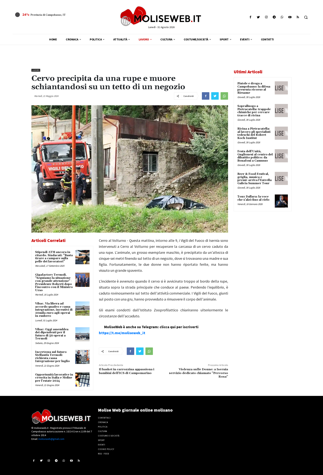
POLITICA (102, 426)
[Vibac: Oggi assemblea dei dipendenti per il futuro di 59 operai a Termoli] (82, 334)
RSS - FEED (103, 453)
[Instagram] (266, 17)
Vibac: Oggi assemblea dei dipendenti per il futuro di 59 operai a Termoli (51, 334)
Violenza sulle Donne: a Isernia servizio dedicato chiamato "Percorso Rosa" (198, 372)
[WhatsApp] (224, 96)
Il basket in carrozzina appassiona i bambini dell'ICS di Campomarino (126, 371)
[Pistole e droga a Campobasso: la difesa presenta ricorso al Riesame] (281, 87)
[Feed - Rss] (297, 17)
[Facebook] (250, 17)
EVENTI (101, 444)
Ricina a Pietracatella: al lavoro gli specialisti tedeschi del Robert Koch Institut (253, 133)
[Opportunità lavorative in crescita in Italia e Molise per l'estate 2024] (82, 380)
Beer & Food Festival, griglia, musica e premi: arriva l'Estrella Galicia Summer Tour (254, 178)
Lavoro (35, 70)
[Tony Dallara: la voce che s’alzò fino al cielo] (281, 201)
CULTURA (102, 431)
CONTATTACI (104, 417)
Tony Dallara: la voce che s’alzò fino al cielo (253, 198)
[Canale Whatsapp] (281, 17)
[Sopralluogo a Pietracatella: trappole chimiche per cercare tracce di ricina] (281, 110)
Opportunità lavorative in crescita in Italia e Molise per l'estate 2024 (54, 378)
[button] (305, 17)
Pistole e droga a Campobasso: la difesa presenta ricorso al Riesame (253, 88)
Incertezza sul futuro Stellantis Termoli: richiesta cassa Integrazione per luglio (52, 356)
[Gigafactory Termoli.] (82, 280)
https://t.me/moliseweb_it (122, 332)
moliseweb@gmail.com (51, 439)
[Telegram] (274, 17)
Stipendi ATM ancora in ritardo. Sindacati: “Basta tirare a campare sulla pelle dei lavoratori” (54, 256)
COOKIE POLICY (106, 449)
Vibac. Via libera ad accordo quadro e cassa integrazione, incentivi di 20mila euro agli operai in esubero (54, 310)
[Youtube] (290, 17)
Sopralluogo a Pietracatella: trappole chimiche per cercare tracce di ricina (254, 110)
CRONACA (103, 422)
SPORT (101, 440)
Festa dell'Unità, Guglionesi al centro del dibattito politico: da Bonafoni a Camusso (255, 156)
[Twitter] (258, 17)
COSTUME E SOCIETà (108, 435)
